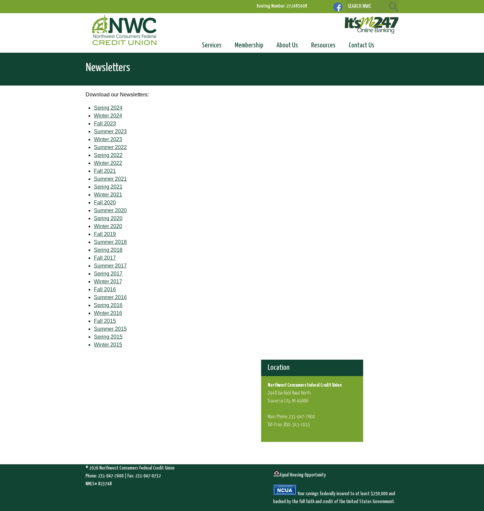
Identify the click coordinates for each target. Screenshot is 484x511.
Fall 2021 (105, 171)
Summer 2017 (110, 265)
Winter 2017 (108, 281)
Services (212, 45)
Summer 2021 (110, 179)
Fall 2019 (105, 234)
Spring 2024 (108, 108)
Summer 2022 (110, 147)
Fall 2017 (105, 258)
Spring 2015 (108, 337)
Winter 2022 (108, 163)
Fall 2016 (105, 289)
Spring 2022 (108, 155)
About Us (287, 45)
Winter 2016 (108, 313)
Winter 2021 (108, 194)
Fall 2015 (105, 321)
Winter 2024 (108, 115)
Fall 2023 (105, 123)
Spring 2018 (108, 250)
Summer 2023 (110, 131)
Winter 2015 (108, 344)
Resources (323, 45)
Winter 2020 (108, 226)
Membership (249, 45)
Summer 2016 (110, 297)
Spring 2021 (108, 187)
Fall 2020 (105, 202)
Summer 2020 (110, 210)
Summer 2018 (110, 242)
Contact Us (361, 45)
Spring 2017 (108, 273)
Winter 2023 (108, 139)
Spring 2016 (108, 305)
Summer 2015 (110, 329)
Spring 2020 (108, 218)
